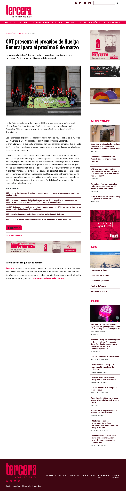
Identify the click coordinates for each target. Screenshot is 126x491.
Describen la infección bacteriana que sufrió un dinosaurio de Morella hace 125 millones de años (105, 146)
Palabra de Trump (98, 286)
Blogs (83, 22)
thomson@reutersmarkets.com (48, 278)
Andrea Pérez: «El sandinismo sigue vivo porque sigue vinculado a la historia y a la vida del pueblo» (105, 326)
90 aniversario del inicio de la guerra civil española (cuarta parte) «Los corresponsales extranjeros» (103, 438)
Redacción (10, 33)
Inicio (8, 22)
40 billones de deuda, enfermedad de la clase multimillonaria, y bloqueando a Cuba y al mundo (104, 424)
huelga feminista (18, 236)
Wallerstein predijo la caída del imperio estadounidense (103, 411)
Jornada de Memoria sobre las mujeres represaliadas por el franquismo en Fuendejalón (103, 186)
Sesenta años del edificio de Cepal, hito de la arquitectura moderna (103, 158)
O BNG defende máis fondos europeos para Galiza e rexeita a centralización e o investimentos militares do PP (104, 172)
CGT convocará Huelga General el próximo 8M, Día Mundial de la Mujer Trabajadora (39, 219)
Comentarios (88, 475)
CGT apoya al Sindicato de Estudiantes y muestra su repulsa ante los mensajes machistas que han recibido (42, 194)
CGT (7, 236)
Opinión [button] (93, 22)
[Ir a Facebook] (76, 3)
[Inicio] (19, 11)
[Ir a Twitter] (80, 3)
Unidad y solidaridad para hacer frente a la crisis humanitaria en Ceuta (104, 400)
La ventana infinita (98, 270)
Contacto (51, 475)
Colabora (63, 475)
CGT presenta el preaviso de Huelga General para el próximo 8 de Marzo (35, 214)
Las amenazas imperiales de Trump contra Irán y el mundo (103, 378)
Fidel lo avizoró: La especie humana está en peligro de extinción (102, 367)
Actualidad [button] (21, 22)
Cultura (57, 22)
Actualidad (20, 33)
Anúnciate (75, 475)
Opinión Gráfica (112, 22)
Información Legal (103, 476)
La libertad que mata (99, 281)
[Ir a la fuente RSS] (89, 3)
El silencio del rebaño (99, 275)
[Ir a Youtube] (85, 3)
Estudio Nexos (37, 486)
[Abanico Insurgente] (105, 99)
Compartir (14, 228)
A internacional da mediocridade (104, 356)
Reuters (10, 268)
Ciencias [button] (70, 22)
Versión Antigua (115, 476)
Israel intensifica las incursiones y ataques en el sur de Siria (105, 197)
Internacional (40, 22)
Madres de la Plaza (98, 291)
